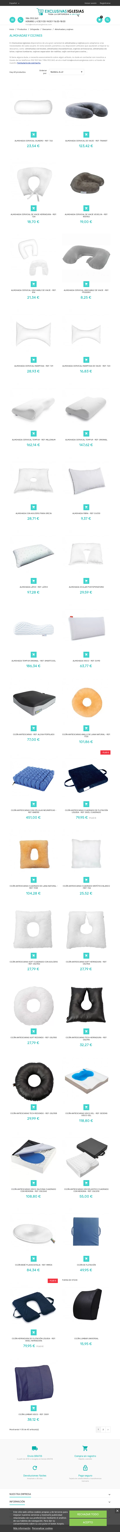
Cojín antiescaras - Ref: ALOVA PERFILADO (33, 734)
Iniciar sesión (91, 3)
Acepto (88, 1522)
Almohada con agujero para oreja (34, 513)
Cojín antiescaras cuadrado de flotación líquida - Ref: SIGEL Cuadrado (86, 811)
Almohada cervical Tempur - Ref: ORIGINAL (86, 440)
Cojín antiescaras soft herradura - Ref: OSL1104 (86, 963)
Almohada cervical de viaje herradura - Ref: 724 (34, 215)
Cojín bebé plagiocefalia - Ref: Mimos (33, 1265)
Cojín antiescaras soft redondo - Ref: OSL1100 (34, 1037)
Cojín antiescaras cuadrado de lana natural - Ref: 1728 (34, 887)
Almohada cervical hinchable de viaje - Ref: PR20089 (86, 291)
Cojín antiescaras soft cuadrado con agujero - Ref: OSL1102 (34, 963)
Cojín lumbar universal (86, 1338)
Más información (21, 1528)
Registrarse (105, 3)
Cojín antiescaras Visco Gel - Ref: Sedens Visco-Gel (86, 1114)
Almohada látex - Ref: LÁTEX (34, 587)
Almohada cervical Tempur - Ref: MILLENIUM (33, 440)
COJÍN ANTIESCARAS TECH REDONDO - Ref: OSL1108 (33, 1113)
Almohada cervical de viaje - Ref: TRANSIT (86, 141)
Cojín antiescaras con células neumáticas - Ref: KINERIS (33, 811)
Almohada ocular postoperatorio (86, 587)
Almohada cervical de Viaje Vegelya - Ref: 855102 (86, 215)
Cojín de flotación (86, 1265)
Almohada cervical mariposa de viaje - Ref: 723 (86, 366)
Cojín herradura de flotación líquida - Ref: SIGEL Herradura (34, 1339)
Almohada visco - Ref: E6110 (86, 661)
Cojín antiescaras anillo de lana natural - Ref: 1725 (86, 735)
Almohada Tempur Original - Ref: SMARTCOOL (34, 661)
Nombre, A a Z (67, 72)
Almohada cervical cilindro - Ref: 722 (34, 141)
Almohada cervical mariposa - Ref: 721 (33, 366)
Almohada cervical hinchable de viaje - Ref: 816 (33, 291)
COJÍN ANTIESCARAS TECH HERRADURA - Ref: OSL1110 (86, 1038)
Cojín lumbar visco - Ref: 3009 (34, 1414)
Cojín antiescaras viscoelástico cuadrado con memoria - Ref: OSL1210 (86, 1190)
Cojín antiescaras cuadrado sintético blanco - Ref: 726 (86, 887)
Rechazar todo (88, 1514)
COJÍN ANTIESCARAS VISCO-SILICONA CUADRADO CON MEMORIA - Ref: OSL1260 (33, 1190)
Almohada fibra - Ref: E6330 (86, 513)
